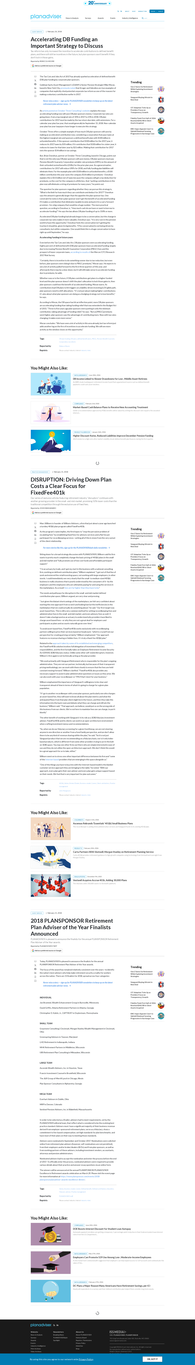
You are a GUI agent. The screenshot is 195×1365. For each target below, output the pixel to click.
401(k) (61, 783)
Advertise (79, 1346)
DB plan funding (64, 339)
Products (78, 848)
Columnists (78, 820)
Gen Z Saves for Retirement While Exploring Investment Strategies (142, 89)
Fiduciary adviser (65, 1192)
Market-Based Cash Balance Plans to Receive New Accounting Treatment (110, 407)
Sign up (160, 11)
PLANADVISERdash (60, 1338)
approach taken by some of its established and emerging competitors (83, 643)
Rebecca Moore (47, 61)
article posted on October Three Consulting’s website (66, 110)
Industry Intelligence (130, 18)
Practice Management (40, 472)
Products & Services (82, 432)
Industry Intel (85, 350)
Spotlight (56, 1340)
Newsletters (142, 11)
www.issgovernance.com (118, 1341)
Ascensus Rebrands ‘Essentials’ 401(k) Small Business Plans (103, 823)
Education (110, 1189)
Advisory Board (81, 1338)
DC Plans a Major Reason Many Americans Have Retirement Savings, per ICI (111, 1285)
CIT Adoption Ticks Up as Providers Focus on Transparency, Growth (141, 110)
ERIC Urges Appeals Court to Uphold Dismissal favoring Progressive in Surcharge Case (142, 131)
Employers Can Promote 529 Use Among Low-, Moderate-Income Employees (112, 1257)
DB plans (74, 339)
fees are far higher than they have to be (81, 588)
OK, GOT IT (152, 1359)
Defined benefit (86, 1189)
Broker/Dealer (74, 783)
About (127, 11)
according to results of (80, 252)
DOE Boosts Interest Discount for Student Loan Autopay (102, 1228)
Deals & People (79, 876)
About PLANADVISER (84, 1335)
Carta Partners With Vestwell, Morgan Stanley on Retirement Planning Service (113, 851)
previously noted (68, 88)
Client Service (37, 32)
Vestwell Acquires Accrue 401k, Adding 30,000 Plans (100, 880)
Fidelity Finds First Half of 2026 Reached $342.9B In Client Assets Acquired (143, 120)
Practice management (78, 1192)
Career (93, 783)
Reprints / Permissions (84, 1340)
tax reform (72, 342)
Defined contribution (99, 1189)
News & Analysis (72, 18)
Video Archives (36, 1351)
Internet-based (52, 759)
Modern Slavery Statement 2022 (121, 1351)
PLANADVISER (119, 1335)
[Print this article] (35, 96)
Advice (66, 783)
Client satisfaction (103, 783)
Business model (85, 783)
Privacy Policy (86, 1359)
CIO (111, 1335)
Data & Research (80, 375)
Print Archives (36, 1349)
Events (112, 18)
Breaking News (58, 1335)
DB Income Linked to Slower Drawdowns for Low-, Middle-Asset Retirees (110, 378)
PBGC (94, 339)
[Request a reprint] (35, 92)
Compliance (79, 404)
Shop (134, 11)
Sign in (153, 11)
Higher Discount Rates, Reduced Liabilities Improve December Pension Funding (113, 435)
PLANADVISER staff (48, 946)
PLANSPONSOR (132, 1335)
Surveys (88, 18)
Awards (101, 18)
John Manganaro (48, 508)
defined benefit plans (84, 339)
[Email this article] (35, 76)
